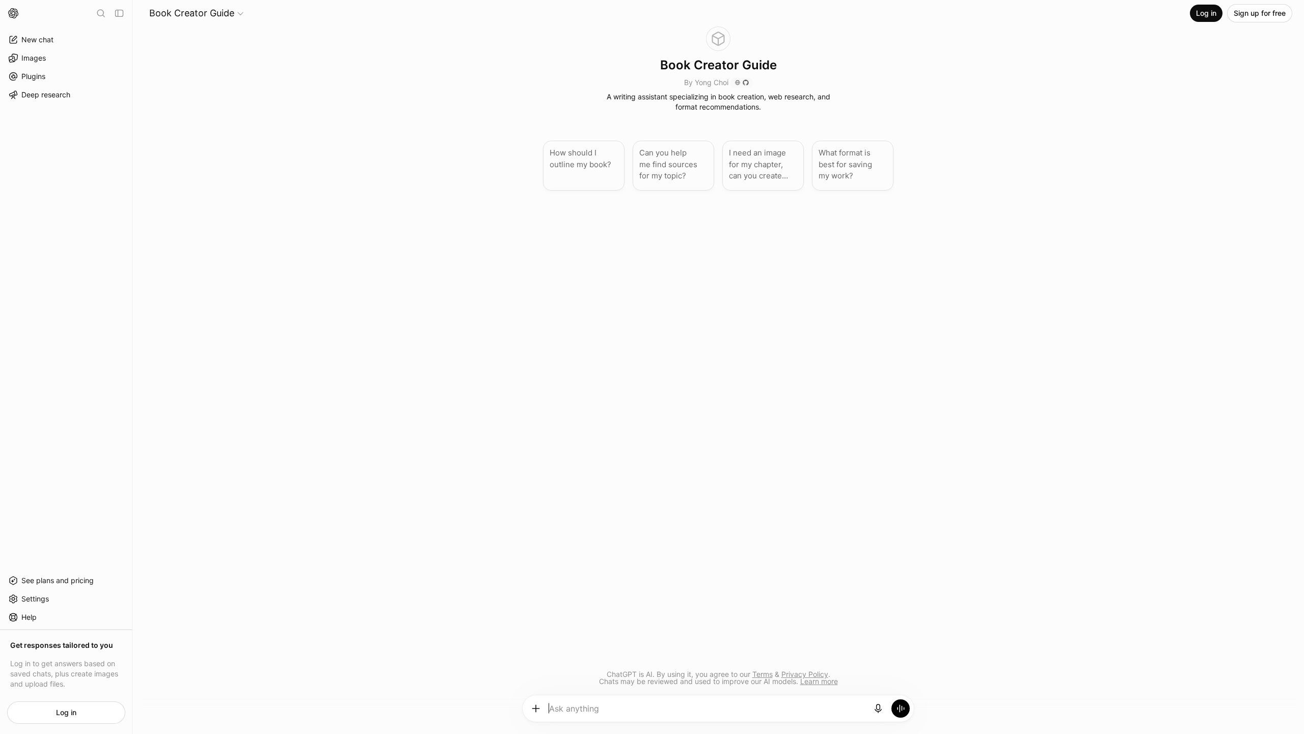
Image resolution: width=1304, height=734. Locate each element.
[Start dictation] (878, 708)
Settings (35, 598)
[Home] (13, 13)
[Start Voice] (900, 708)
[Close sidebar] (119, 13)
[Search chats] (101, 13)
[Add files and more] (536, 708)
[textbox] (707, 712)
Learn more (819, 681)
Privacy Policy (804, 674)
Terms (762, 674)
